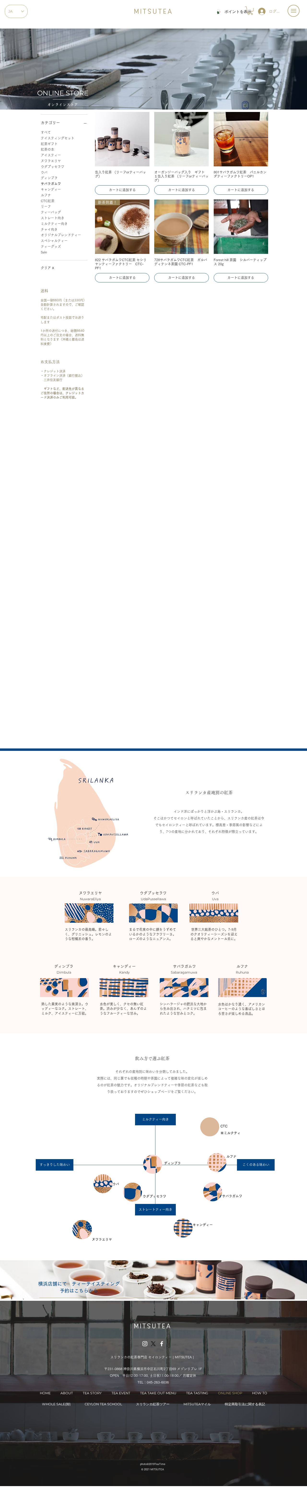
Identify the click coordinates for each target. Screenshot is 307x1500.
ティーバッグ (51, 212)
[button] (294, 11)
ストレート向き (52, 218)
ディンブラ (49, 178)
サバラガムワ (51, 183)
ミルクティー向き (54, 223)
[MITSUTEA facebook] (161, 1343)
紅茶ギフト (49, 144)
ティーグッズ (51, 246)
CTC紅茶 (47, 201)
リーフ (46, 206)
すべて (46, 132)
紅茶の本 (47, 149)
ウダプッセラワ (52, 166)
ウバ (44, 172)
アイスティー (51, 155)
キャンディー (51, 189)
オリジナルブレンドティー (61, 235)
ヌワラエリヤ (51, 161)
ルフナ (46, 195)
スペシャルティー (54, 240)
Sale (44, 252)
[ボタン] (106, 819)
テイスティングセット (57, 138)
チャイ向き (49, 229)
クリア (47, 267)
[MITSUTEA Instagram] (145, 1343)
